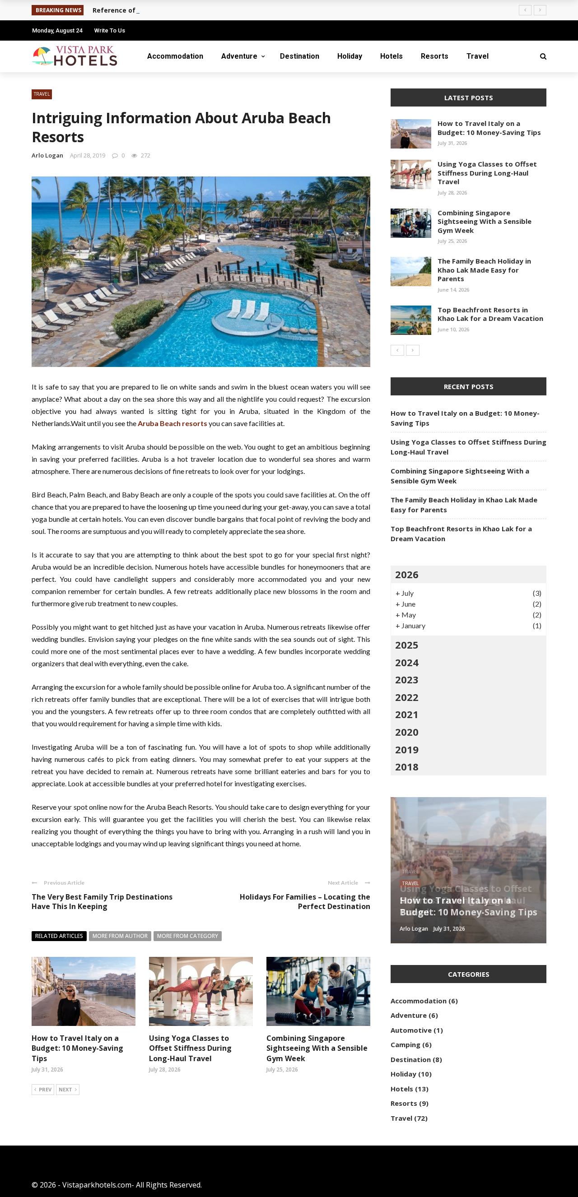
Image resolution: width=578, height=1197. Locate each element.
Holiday (349, 56)
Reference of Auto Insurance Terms (151, 10)
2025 (407, 644)
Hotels (391, 56)
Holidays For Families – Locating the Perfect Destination (305, 901)
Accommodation (175, 56)
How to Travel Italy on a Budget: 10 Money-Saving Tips (77, 1048)
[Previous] (397, 350)
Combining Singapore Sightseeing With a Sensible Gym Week (317, 1048)
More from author (120, 936)
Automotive (411, 1030)
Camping (405, 1044)
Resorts (434, 56)
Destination (299, 56)
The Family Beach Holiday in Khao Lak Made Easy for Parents (484, 269)
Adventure (239, 56)
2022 (407, 697)
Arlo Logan (47, 155)
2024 (407, 662)
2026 (407, 574)
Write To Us (109, 30)
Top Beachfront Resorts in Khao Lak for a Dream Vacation (490, 314)
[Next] (413, 350)
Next (65, 1089)
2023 (407, 679)
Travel (477, 56)
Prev (45, 1089)
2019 (407, 749)
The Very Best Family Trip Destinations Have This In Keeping (102, 901)
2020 (407, 731)
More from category (187, 936)
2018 (407, 766)
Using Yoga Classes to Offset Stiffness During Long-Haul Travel (190, 1048)
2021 (407, 714)
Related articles (59, 936)
